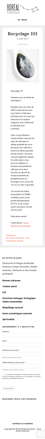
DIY (7, 238)
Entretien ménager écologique (19, 298)
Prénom (6, 332)
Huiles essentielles (16, 238)
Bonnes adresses (11, 280)
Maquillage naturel (12, 307)
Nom (4, 341)
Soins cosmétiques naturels (17, 313)
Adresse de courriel (10, 350)
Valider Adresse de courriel (13, 362)
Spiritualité (8, 319)
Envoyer (9, 388)
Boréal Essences (23, 8)
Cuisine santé (9, 286)
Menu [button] (24, 20)
